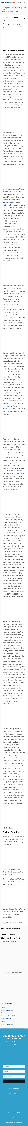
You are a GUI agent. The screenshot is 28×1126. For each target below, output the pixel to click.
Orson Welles (11, 471)
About (12, 941)
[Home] (10, 2)
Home (10, 1093)
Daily (14, 1117)
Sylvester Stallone (9, 60)
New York (18, 208)
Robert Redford (10, 406)
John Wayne (7, 685)
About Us (16, 1093)
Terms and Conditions (14, 1112)
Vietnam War (20, 73)
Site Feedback (14, 1103)
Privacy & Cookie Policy (14, 1107)
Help (14, 1098)
